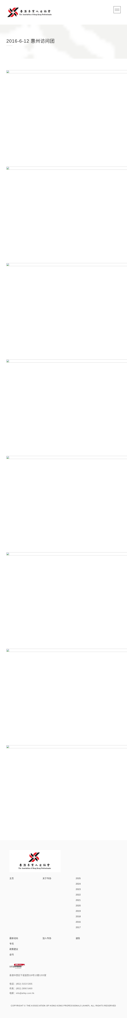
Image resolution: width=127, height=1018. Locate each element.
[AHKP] (29, 12)
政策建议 (13, 949)
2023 (78, 889)
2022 (78, 895)
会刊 (11, 954)
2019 (78, 911)
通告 (78, 938)
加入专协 (47, 938)
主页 (11, 878)
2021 (78, 900)
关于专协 (47, 878)
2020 (78, 905)
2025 (78, 878)
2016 (78, 922)
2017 (78, 927)
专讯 (11, 944)
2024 (78, 884)
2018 (78, 916)
